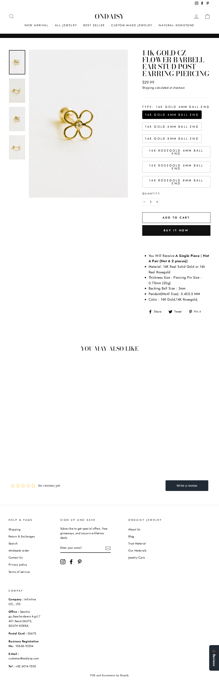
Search (13, 543)
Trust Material (137, 543)
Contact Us (15, 557)
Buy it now (176, 230)
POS (92, 675)
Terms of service (19, 572)
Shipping (148, 87)
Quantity (151, 193)
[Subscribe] (108, 548)
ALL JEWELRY (66, 25)
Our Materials (137, 550)
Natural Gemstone (176, 25)
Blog (131, 536)
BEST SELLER (94, 25)
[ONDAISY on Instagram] (62, 561)
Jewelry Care (136, 557)
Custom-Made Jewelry (131, 25)
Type (176, 106)
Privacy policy (18, 564)
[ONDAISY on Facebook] (71, 561)
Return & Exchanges (22, 536)
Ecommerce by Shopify (115, 675)
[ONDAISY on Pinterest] (79, 561)
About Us (134, 529)
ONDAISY (109, 16)
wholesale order (19, 550)
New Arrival (37, 25)
